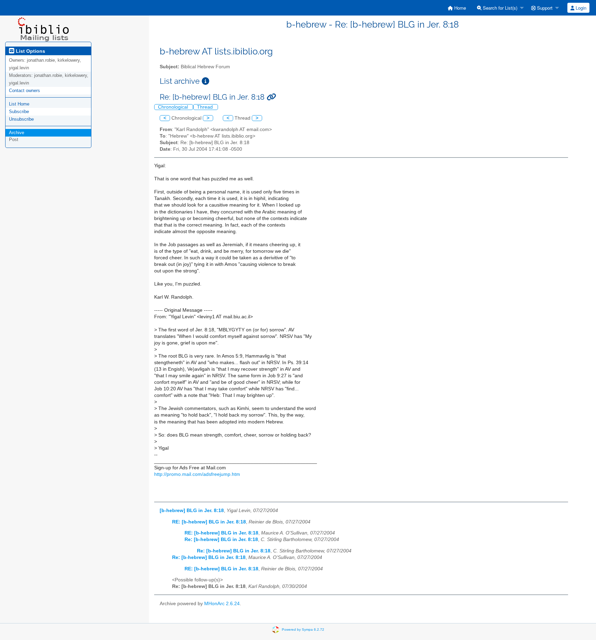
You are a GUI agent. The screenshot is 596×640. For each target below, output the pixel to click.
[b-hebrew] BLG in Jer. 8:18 (192, 510)
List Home (19, 104)
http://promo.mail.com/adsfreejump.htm (197, 474)
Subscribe (19, 111)
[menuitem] (456, 8)
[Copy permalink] (271, 97)
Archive (16, 132)
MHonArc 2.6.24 (222, 603)
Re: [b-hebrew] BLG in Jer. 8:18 (221, 539)
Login (580, 7)
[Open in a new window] (205, 81)
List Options (29, 51)
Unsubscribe (21, 119)
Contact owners (24, 90)
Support (544, 7)
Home (459, 7)
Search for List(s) (499, 7)
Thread (205, 107)
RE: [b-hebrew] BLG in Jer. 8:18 (209, 521)
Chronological (173, 107)
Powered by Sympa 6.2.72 (303, 629)
